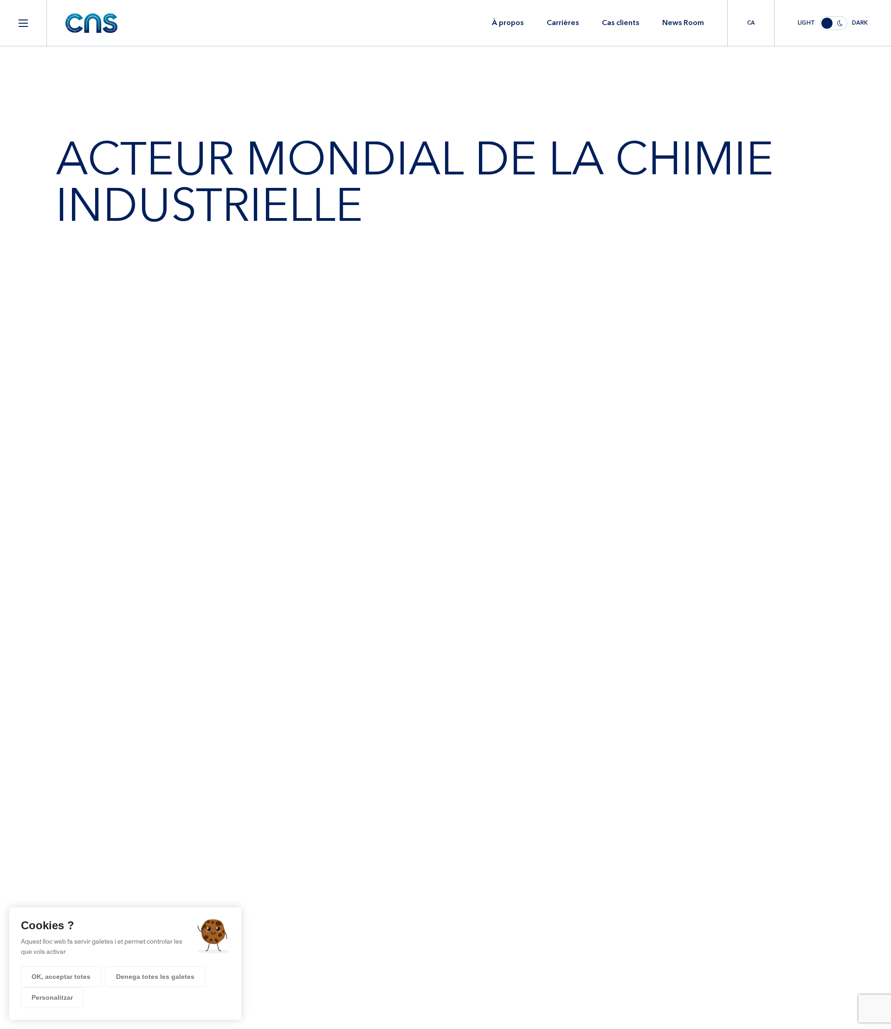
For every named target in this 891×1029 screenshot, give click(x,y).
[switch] (833, 23)
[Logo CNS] (91, 23)
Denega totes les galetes (155, 976)
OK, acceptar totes (61, 976)
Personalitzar (52, 997)
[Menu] (23, 23)
